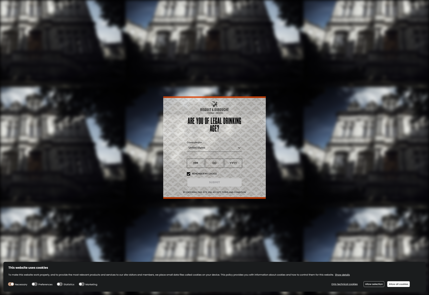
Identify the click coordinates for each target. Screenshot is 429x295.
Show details (342, 274)
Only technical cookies (344, 284)
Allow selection (374, 284)
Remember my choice (204, 173)
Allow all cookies (398, 284)
